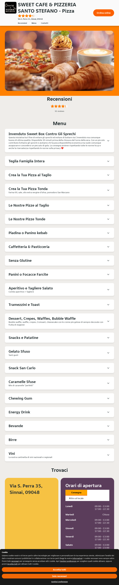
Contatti (44, 23)
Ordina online (104, 12)
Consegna (76, 492)
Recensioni (22, 23)
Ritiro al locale (76, 498)
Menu (34, 23)
